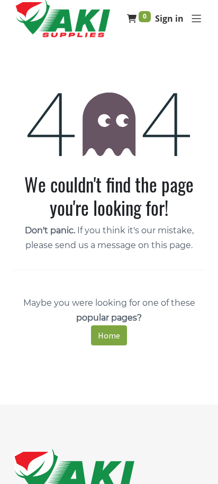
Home (109, 335)
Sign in (169, 18)
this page (171, 245)
